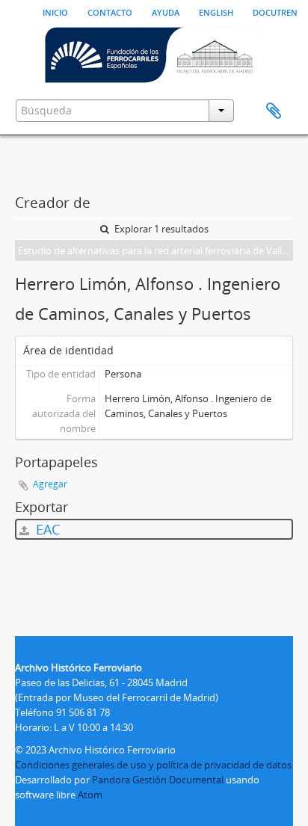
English (216, 11)
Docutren (275, 11)
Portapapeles (273, 111)
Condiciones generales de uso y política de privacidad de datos (153, 764)
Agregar (50, 484)
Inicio (55, 11)
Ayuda (165, 11)
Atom (90, 794)
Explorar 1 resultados (160, 228)
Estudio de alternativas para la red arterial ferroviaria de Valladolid (155, 250)
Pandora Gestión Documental (158, 779)
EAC (46, 529)
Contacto (109, 11)
